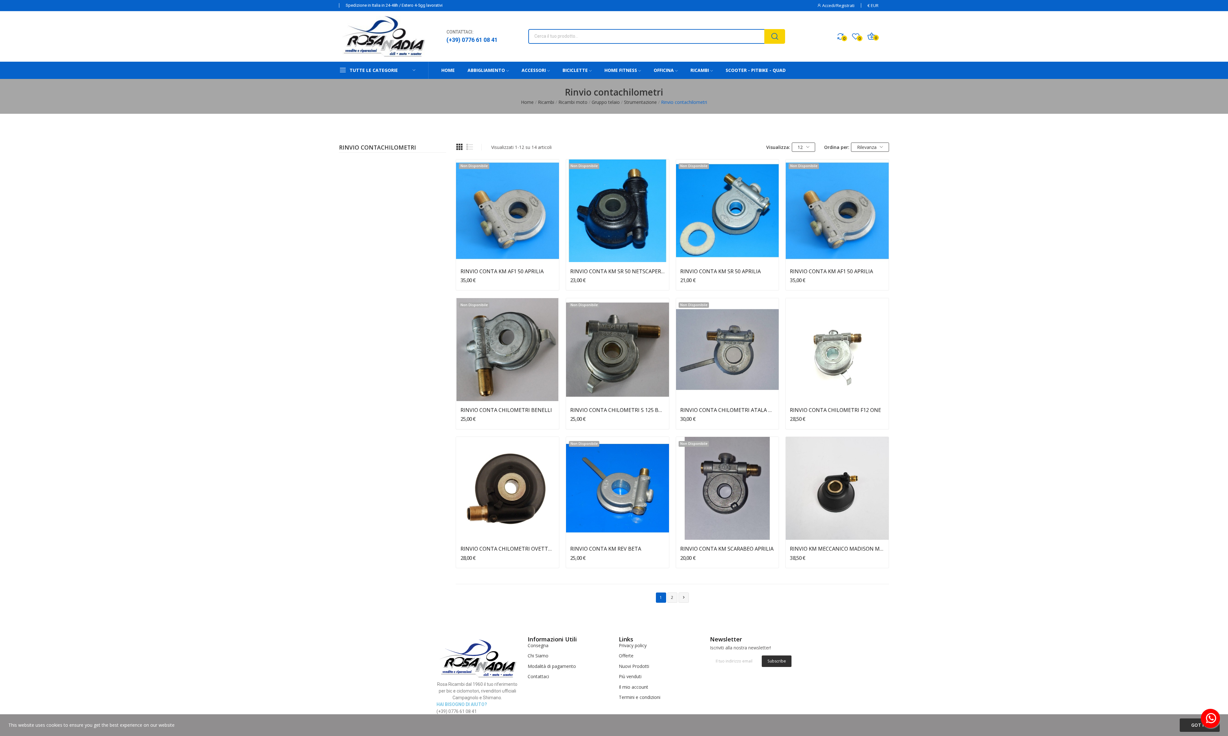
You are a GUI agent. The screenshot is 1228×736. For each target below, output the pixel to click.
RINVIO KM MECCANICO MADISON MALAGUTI (837, 548)
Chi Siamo (538, 656)
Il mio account (633, 687)
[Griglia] (459, 147)
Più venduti (630, 676)
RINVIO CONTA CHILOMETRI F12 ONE (835, 410)
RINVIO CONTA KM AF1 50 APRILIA (502, 271)
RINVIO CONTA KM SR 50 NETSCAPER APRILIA (617, 271)
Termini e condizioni (639, 697)
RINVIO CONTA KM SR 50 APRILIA (720, 271)
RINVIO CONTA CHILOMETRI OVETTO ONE (507, 548)
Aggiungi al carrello (837, 389)
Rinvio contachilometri (377, 148)
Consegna (538, 645)
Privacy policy (633, 645)
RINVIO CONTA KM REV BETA (605, 548)
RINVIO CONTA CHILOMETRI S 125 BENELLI (617, 410)
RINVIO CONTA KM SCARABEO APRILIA (727, 548)
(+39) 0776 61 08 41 (472, 39)
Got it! (1199, 725)
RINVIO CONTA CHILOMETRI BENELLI (506, 410)
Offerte (626, 656)
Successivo (683, 597)
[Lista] (469, 147)
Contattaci (538, 676)
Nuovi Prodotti (634, 666)
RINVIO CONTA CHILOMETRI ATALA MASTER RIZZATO (727, 410)
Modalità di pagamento (552, 666)
